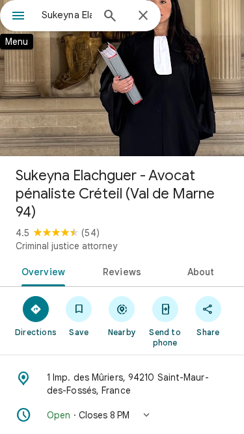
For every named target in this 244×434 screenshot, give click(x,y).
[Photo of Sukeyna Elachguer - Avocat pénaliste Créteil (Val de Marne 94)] (122, 78)
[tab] (41, 270)
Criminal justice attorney (66, 246)
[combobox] (67, 15)
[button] (122, 415)
